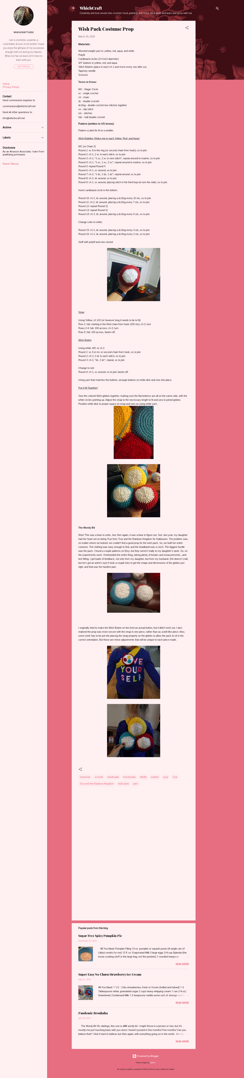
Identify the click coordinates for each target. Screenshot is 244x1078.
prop (165, 777)
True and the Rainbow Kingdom (97, 783)
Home (6, 83)
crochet (99, 777)
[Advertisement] (208, 70)
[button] (187, 28)
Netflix (143, 777)
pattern (155, 777)
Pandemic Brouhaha (93, 1013)
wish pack (123, 783)
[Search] (217, 9)
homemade (129, 777)
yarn (135, 783)
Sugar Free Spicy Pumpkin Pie (100, 936)
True (174, 777)
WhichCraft (91, 8)
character (85, 777)
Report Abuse (11, 163)
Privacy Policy (11, 87)
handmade (113, 777)
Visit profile (23, 66)
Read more (182, 964)
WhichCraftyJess (24, 32)
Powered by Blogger (147, 1056)
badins (153, 1063)
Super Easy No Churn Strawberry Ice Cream (109, 974)
